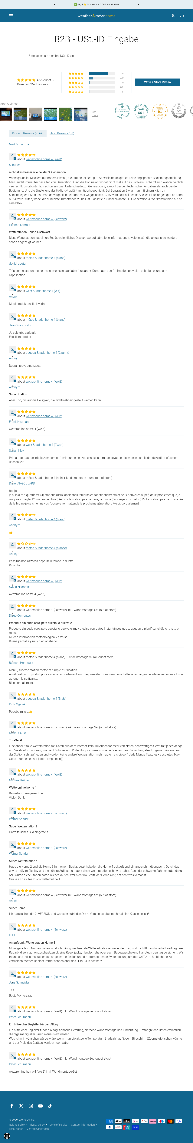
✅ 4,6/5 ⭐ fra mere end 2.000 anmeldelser (96, 4)
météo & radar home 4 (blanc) (45, 258)
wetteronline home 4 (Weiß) (44, 159)
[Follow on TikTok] (50, 1105)
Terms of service (57, 1124)
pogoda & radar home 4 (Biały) (46, 698)
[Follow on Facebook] (11, 1105)
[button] (76, 73)
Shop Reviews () (62, 133)
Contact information (83, 1124)
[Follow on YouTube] (40, 1105)
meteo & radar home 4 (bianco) (46, 548)
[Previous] (54, 4)
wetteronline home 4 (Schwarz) (46, 219)
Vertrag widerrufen (38, 1128)
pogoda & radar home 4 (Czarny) (47, 352)
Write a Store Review (157, 82)
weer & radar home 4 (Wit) (43, 291)
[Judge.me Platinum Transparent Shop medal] (122, 111)
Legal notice (16, 1128)
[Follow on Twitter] (21, 1105)
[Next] (138, 4)
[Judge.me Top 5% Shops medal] (178, 111)
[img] (35, 80)
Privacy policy (37, 1124)
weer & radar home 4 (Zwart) (45, 445)
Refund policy (17, 1124)
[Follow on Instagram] (30, 1105)
